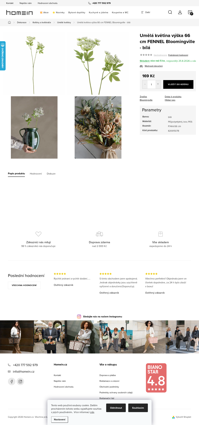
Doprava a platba (108, 375)
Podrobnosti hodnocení (178, 55)
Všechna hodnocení (24, 285)
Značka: (146, 98)
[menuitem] (44, 12)
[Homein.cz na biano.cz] (156, 378)
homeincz (20, 381)
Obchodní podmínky (109, 386)
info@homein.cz (23, 371)
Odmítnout (116, 408)
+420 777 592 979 (25, 365)
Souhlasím (138, 408)
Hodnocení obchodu (48, 3)
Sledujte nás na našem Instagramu (102, 316)
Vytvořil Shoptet (183, 416)
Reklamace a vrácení (109, 381)
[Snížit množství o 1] (145, 84)
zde (92, 412)
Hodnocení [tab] (36, 173)
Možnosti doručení (154, 66)
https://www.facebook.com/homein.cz (11, 381)
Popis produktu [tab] (16, 173)
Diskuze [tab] (51, 173)
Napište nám (26, 3)
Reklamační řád (107, 398)
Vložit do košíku (178, 84)
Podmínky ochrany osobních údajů (116, 392)
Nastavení (59, 419)
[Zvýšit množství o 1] (158, 84)
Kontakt (9, 3)
